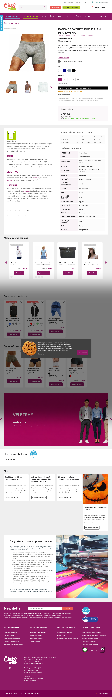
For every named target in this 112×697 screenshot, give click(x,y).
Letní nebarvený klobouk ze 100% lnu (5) (91, 264)
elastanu (36, 178)
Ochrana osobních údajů (11, 641)
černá (81, 162)
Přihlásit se (67, 608)
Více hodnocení (11, 459)
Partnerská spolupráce (71, 7)
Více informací (64, 58)
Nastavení (41, 354)
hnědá (34, 324)
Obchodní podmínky (10, 632)
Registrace (104, 2)
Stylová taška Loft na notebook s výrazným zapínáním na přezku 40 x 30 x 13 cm (67, 264)
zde (66, 350)
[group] (19, 260)
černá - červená (70, 376)
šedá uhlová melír (16, 324)
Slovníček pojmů (35, 641)
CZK (85, 2)
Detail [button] (43, 273)
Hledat (44, 7)
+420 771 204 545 (68, 2)
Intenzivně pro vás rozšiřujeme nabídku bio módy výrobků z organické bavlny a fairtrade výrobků (94, 635)
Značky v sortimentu (36, 638)
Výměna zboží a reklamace (12, 638)
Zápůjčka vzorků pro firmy (38, 632)
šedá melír (13, 324)
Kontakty (79, 2)
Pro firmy (55, 7)
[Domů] (5, 23)
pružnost (26, 191)
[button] (19, 270)
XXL (78, 79)
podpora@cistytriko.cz (36, 664)
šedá (99, 160)
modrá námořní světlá (10, 324)
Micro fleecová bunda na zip (18, 264)
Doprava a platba (9, 635)
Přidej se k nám (60, 635)
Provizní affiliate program (64, 632)
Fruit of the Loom (70, 35)
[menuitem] (12, 16)
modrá (85, 160)
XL (74, 79)
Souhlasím (84, 352)
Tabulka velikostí (63, 83)
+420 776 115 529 (32, 670)
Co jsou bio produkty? (89, 641)
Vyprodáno (83, 153)
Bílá (80, 160)
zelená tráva (37, 324)
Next (111, 420)
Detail (13, 334)
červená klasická (31, 324)
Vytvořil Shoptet (103, 693)
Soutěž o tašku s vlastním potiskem (67, 638)
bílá (7, 324)
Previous (1, 420)
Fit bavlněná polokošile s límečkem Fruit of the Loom (43, 264)
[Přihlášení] (96, 2)
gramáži (9, 180)
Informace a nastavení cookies (13, 644)
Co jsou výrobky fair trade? (90, 644)
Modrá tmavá (92, 160)
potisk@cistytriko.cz (35, 672)
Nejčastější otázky (36, 635)
